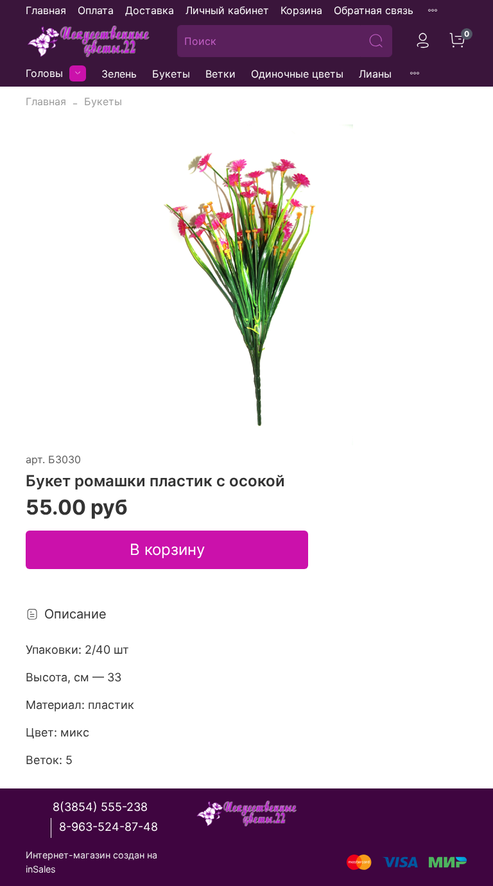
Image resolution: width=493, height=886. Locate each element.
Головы (44, 73)
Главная (46, 10)
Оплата (96, 10)
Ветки (220, 73)
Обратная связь (373, 10)
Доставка (149, 10)
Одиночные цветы (297, 73)
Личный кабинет (227, 10)
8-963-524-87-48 (108, 826)
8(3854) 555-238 (100, 807)
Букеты (171, 73)
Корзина (301, 10)
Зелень (119, 73)
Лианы (375, 73)
